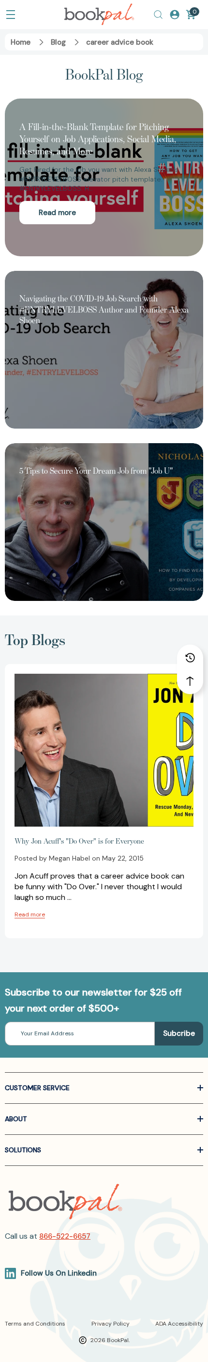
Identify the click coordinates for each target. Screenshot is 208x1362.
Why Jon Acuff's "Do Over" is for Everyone (79, 841)
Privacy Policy (110, 1324)
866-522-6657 (64, 1236)
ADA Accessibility (179, 1324)
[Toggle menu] (10, 14)
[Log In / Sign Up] (174, 14)
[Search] (158, 14)
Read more (57, 212)
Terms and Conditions (35, 1324)
